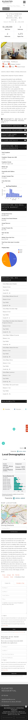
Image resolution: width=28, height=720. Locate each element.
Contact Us (7, 583)
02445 (11, 577)
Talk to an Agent (20, 717)
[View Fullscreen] (3, 512)
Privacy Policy (5, 625)
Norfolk (17, 575)
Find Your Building (7, 717)
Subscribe (14, 673)
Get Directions (14, 531)
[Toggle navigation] (24, 2)
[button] (2, 50)
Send (14, 629)
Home (3, 575)
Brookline (6, 577)
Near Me (6, 8)
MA (13, 575)
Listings (9, 575)
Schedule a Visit (20, 583)
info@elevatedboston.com (8, 699)
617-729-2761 (5, 695)
